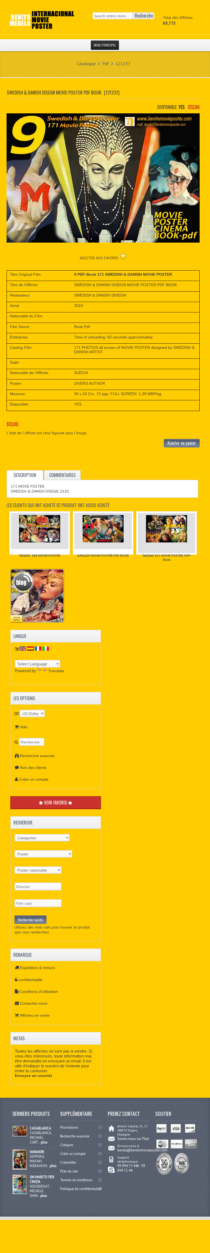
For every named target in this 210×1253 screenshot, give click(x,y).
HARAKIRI (37, 1151)
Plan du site (69, 1171)
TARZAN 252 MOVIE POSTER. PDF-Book (166, 557)
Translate (56, 671)
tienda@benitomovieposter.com (142, 1150)
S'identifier (68, 1162)
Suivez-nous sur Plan (133, 1138)
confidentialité (30, 980)
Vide (23, 727)
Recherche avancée (37, 756)
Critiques (67, 1145)
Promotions (69, 1127)
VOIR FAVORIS (55, 802)
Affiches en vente (34, 1015)
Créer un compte (33, 779)
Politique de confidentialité (80, 1188)
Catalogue (86, 63)
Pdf (105, 63)
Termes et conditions (76, 1180)
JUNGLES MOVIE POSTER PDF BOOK (103, 555)
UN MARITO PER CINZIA (42, 1179)
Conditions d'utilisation (38, 991)
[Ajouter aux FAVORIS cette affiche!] (123, 255)
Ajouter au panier (181, 443)
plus (44, 1142)
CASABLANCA (40, 1128)
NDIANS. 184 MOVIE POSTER (39, 555)
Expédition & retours (37, 967)
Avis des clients (33, 767)
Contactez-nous (33, 1003)
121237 (123, 63)
